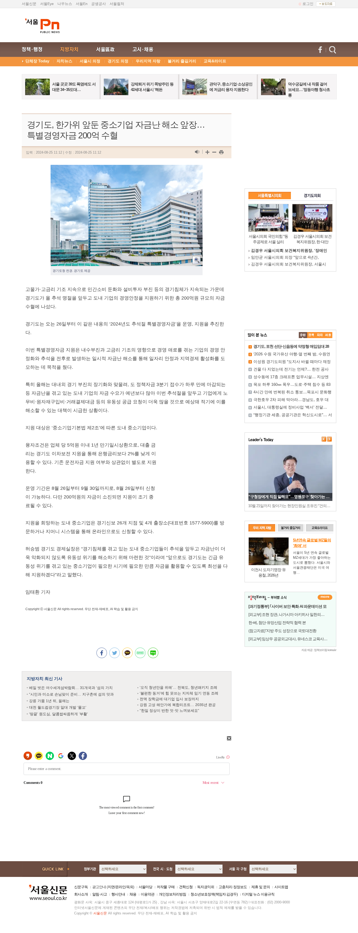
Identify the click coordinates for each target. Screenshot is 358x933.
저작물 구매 (166, 887)
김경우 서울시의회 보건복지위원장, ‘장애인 (289, 250)
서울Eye (47, 4)
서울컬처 (117, 4)
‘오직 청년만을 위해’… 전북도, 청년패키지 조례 (178, 687)
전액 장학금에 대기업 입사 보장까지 (169, 699)
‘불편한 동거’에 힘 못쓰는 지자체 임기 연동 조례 (179, 693)
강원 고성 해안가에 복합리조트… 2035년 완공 (178, 705)
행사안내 (118, 894)
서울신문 (29, 4)
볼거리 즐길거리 (182, 61)
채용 (132, 894)
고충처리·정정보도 (233, 887)
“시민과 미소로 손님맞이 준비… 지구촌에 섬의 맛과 (71, 694)
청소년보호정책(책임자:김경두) (214, 894)
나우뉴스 (64, 4)
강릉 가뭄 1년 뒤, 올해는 (49, 701)
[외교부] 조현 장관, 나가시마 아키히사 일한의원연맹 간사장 (296, 614)
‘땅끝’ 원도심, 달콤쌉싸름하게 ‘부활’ (58, 714)
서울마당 (145, 887)
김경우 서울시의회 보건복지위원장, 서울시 (288, 264)
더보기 (325, 597)
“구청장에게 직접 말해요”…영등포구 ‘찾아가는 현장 (290, 496)
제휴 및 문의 (260, 887)
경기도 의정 (118, 61)
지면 (111, 887)
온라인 (120, 887)
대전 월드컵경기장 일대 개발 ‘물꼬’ (57, 707)
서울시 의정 (90, 61)
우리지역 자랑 (148, 61)
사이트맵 (281, 887)
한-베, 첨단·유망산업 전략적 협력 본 (277, 622)
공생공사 (98, 4)
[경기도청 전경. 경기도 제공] (127, 169)
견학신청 (186, 887)
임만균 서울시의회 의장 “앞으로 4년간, (285, 257)
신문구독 (81, 887)
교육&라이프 (215, 61)
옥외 (129, 887)
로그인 (307, 4)
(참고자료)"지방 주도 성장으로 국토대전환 (282, 630)
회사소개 (81, 894)
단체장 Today (37, 61)
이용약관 (147, 894)
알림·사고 (99, 894)
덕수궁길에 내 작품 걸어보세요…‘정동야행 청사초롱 (309, 89)
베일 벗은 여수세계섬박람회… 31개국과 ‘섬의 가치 (71, 688)
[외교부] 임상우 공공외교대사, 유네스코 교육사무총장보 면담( (298, 639)
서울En (82, 4)
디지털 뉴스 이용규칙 (258, 894)
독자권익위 (205, 887)
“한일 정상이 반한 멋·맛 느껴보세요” (169, 710)
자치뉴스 (64, 61)
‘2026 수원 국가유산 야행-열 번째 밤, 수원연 (291, 354)
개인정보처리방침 (172, 894)
